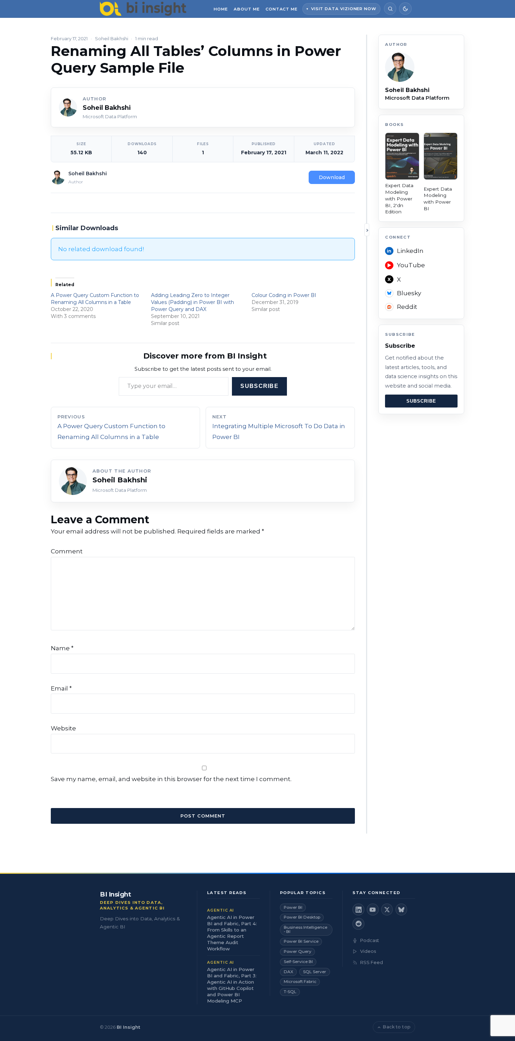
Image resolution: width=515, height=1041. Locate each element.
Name (62, 648)
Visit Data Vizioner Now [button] (343, 8)
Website (63, 728)
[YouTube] (373, 909)
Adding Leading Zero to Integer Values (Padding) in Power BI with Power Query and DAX (192, 302)
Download (332, 177)
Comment (67, 551)
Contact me (281, 9)
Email (61, 688)
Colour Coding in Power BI (284, 295)
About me (246, 9)
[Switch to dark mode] (405, 8)
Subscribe (259, 386)
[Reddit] (358, 924)
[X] (387, 909)
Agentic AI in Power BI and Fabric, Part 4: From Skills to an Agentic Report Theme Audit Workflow (232, 932)
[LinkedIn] (358, 909)
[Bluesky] (401, 909)
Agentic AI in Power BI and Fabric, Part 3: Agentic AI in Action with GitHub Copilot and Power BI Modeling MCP (231, 985)
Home (221, 9)
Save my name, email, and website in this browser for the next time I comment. (171, 779)
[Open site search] (390, 8)
